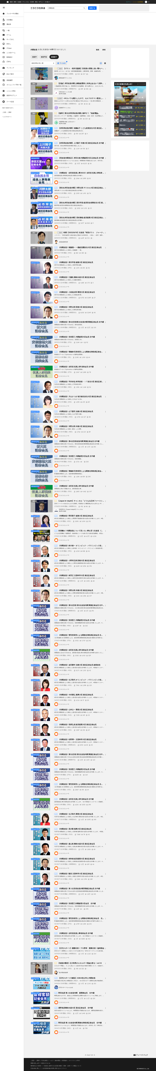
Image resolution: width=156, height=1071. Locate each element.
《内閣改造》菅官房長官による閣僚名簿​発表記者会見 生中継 (81, 635)
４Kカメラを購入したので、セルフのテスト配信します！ (85, 98)
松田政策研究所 (63, 242)
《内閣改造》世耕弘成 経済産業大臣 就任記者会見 (77, 724)
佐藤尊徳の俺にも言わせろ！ (67, 121)
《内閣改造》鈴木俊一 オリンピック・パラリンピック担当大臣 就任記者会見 (87, 545)
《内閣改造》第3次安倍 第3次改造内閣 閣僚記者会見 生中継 (81, 605)
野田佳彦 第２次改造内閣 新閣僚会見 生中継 (76, 993)
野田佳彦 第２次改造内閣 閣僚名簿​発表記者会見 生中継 (80, 1023)
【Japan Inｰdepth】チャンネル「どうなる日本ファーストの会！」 (83, 501)
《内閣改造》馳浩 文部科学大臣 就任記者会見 (75, 874)
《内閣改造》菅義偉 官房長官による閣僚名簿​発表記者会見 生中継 (83, 352)
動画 (11, 2)
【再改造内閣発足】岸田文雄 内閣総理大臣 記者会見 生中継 (81, 158)
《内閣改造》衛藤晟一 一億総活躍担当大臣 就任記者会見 (80, 247)
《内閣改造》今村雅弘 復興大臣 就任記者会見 (75, 695)
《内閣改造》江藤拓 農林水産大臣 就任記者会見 (76, 277)
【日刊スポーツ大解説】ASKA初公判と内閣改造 (76, 978)
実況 (36, 2)
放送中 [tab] (34, 57)
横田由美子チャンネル (65, 78)
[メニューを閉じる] (4, 7)
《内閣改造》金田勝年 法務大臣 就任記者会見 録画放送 (79, 665)
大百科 (32, 2)
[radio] (101, 63)
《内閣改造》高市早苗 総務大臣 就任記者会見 (75, 262)
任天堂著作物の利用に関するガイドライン (55, 1068)
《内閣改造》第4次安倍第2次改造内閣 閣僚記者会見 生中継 (81, 322)
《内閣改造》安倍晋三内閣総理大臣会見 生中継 (77, 903)
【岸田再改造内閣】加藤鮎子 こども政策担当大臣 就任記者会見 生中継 (85, 128)
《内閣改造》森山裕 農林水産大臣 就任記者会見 (76, 844)
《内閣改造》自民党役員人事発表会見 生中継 (75, 933)
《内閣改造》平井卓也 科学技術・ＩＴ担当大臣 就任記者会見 (81, 381)
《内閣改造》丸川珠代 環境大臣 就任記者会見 (75, 814)
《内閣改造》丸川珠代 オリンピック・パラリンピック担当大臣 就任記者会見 (87, 680)
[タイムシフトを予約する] (50, 129)
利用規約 (64, 1060)
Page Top (90, 1055)
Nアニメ (41, 2)
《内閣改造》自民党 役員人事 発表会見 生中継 (76, 367)
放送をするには (45, 1063)
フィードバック (142, 1055)
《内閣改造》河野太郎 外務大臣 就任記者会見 (75, 426)
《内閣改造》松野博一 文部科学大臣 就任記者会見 (77, 739)
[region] (12, 537)
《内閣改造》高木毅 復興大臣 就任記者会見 (74, 829)
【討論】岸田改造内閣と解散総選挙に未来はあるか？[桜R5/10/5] (83, 83)
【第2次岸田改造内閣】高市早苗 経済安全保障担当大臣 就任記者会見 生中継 (87, 203)
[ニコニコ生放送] (38, 8)
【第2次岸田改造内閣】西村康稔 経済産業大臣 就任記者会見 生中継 (84, 217)
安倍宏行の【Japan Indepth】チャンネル (71, 509)
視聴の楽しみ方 (35, 1063)
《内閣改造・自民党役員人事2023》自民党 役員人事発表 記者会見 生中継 (86, 173)
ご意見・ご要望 (35, 1060)
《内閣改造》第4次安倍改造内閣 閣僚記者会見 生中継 (78, 441)
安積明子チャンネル (64, 107)
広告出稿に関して (36, 1068)
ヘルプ (51, 1060)
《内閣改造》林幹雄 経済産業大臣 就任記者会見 (76, 859)
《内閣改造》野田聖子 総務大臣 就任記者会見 (75, 516)
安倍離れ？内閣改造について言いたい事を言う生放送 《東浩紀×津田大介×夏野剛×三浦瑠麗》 (94, 531)
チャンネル (25, 2)
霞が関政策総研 (63, 972)
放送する (92, 8)
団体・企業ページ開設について (72, 1065)
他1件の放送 (62, 93)
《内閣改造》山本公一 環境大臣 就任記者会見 (75, 710)
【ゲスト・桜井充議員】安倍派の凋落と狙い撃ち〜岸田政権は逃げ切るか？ (92, 68)
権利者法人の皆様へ (36, 1066)
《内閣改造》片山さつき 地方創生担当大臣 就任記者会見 (80, 396)
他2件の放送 (62, 123)
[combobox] (67, 8)
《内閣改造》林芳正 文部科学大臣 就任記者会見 (76, 575)
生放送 (19, 2)
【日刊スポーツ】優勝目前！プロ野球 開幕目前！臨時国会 (81, 948)
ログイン (128, 2)
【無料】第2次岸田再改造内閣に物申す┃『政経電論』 (79, 113)
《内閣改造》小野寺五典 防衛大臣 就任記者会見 (76, 560)
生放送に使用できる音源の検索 (53, 1065)
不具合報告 (44, 1060)
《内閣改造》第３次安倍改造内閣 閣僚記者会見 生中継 (79, 888)
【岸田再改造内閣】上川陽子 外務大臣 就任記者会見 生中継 (81, 143)
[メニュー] (105, 68)
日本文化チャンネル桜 (65, 92)
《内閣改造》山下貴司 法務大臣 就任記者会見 (75, 411)
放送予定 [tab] (44, 57)
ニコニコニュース (64, 137)
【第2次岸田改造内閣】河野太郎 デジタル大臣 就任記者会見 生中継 (84, 188)
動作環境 (57, 1060)
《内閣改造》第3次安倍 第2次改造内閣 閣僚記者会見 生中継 (81, 754)
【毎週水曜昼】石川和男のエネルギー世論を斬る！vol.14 (80, 963)
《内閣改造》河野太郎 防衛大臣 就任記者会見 (75, 307)
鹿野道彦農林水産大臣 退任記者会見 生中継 (75, 1008)
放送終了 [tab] (54, 57)
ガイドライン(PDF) (74, 1060)
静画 (15, 2)
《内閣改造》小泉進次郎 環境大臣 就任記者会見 (76, 292)
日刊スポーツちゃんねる (66, 987)
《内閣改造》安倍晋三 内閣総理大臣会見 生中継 (76, 337)
